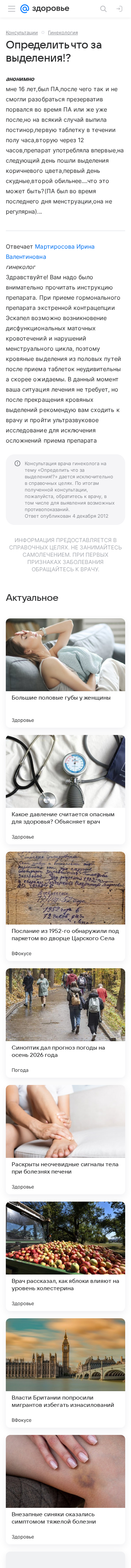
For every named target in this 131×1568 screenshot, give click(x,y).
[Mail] (24, 8)
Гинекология (63, 32)
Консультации (22, 32)
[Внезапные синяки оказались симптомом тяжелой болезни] (65, 1489)
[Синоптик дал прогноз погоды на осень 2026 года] (65, 1023)
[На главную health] (49, 8)
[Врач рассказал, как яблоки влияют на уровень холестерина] (65, 1256)
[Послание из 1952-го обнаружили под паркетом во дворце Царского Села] (65, 906)
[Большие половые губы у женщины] (65, 673)
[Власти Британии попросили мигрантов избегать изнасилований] (65, 1373)
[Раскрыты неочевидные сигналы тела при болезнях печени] (65, 1139)
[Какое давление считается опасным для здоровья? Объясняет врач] (65, 789)
